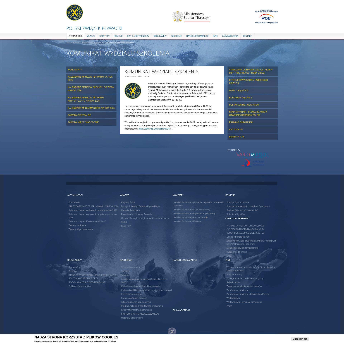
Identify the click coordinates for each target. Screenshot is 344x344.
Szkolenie (176, 36)
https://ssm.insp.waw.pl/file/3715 (155, 129)
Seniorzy (125, 271)
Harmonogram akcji (197, 36)
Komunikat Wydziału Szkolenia (120, 42)
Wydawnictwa (233, 298)
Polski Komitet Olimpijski (244, 105)
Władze (91, 36)
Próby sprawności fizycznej (134, 298)
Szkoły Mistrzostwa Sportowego (136, 310)
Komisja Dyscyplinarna (237, 202)
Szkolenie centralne (130, 267)
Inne (215, 36)
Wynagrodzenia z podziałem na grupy (244, 278)
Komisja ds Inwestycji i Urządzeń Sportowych (248, 206)
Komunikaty (99, 42)
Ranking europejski (241, 122)
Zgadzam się (300, 339)
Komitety (104, 36)
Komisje (118, 36)
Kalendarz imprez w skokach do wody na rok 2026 (91, 89)
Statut (124, 222)
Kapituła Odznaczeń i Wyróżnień (242, 210)
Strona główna (72, 42)
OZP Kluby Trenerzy (138, 36)
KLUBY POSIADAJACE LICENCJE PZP (245, 233)
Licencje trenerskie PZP (238, 237)
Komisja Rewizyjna (130, 210)
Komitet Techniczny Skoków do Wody (192, 209)
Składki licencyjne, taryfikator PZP (242, 248)
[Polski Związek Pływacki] (74, 19)
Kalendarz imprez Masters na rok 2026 (91, 108)
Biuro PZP (126, 226)
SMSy (229, 256)
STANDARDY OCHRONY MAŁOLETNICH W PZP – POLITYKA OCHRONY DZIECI (251, 71)
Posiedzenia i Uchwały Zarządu (136, 214)
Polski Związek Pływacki (94, 28)
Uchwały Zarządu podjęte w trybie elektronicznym (145, 218)
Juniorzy (125, 275)
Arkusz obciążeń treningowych (136, 302)
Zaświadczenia (230, 36)
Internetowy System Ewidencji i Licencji (248, 82)
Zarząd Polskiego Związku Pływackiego (140, 206)
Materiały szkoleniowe (132, 318)
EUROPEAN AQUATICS (240, 97)
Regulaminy (160, 36)
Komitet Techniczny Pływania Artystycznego (195, 213)
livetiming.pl (236, 136)
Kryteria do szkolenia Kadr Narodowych (140, 286)
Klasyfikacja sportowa (131, 294)
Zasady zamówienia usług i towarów (244, 286)
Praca (229, 306)
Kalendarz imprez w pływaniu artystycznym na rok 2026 (86, 99)
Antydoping (236, 129)
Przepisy (72, 271)
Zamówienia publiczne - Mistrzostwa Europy (247, 294)
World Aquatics (238, 90)
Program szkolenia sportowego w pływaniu (142, 306)
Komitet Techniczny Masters (187, 221)
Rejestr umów (233, 282)
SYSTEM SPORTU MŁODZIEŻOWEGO (140, 314)
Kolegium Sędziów (235, 214)
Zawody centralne (79, 115)
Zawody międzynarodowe (83, 122)
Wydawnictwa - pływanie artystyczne (244, 302)
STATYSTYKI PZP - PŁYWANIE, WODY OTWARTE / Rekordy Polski (248, 113)
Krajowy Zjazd (128, 202)
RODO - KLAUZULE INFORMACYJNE (87, 282)
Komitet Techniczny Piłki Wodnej (190, 217)
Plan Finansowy (234, 274)
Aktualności (75, 36)
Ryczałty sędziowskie (236, 252)
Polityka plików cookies (79, 286)
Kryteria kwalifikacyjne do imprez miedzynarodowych (147, 290)
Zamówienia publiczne (237, 290)
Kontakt (247, 36)
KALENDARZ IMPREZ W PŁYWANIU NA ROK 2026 (90, 78)
